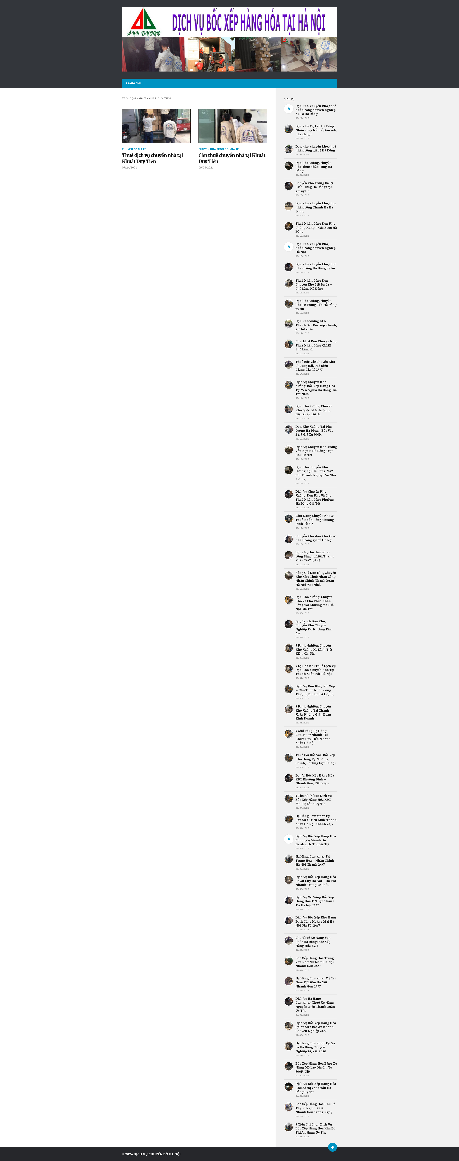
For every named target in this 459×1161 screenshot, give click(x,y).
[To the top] (332, 1147)
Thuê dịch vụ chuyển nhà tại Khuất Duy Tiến (152, 158)
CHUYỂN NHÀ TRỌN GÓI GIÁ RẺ (218, 149)
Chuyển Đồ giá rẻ (134, 149)
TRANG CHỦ (133, 83)
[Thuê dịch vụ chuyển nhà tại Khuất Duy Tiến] (156, 126)
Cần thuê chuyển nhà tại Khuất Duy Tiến (231, 158)
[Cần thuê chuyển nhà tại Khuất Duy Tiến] (232, 126)
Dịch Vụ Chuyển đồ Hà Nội (157, 1154)
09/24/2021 (129, 167)
